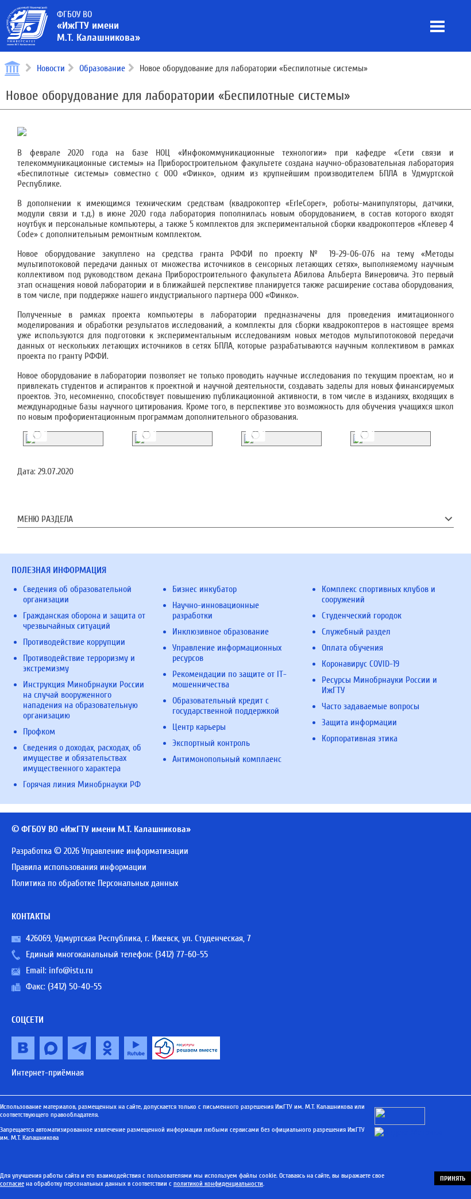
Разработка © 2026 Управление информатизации (99, 851)
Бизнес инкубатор (204, 589)
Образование (102, 68)
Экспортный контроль (211, 743)
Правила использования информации (78, 867)
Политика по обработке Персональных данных (94, 883)
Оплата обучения (352, 648)
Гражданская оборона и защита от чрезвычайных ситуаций (84, 620)
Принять (452, 1178)
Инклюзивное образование (220, 631)
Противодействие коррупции (74, 642)
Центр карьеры (199, 727)
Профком (39, 731)
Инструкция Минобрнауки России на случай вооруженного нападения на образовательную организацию (83, 700)
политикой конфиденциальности (218, 1183)
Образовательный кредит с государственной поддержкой (225, 705)
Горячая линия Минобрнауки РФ (82, 784)
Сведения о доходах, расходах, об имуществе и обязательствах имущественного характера (82, 757)
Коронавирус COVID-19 (360, 664)
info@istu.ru (71, 970)
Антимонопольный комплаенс (226, 759)
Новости (51, 68)
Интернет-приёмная (47, 1073)
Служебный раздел (356, 631)
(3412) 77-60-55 (181, 954)
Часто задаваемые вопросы (370, 706)
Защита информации (359, 722)
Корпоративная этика (359, 738)
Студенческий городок (361, 615)
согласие (12, 1183)
